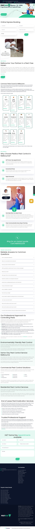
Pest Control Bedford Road (5, 494)
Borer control (20, 474)
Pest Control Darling (4, 500)
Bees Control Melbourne (22, 472)
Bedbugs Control (21, 471)
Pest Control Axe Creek (4, 492)
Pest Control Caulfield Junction (6, 498)
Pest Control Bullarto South (5, 497)
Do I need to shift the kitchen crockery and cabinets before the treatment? (14, 310)
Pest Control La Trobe (4, 491)
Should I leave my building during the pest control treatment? (11, 282)
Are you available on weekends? (7, 289)
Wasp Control (20, 482)
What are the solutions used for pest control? (9, 303)
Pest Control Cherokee (4, 499)
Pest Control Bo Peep (4, 493)
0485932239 (10, 2)
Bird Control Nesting (21, 473)
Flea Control (20, 477)
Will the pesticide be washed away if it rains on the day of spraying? (12, 268)
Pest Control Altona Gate (5, 495)
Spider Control (20, 481)
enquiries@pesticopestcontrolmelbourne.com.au (24, 2)
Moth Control (20, 478)
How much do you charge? (6, 292)
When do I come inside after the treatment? (9, 261)
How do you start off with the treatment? (8, 264)
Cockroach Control (21, 475)
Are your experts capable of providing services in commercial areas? (13, 296)
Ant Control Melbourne (22, 470)
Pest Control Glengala (4, 502)
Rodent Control (20, 479)
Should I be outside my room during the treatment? (10, 278)
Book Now (26, 34)
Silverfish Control (21, 480)
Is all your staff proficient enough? (7, 285)
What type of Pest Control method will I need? (9, 275)
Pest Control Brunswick (4, 490)
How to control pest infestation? (7, 257)
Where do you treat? (5, 271)
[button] (26, 443)
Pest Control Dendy (4, 501)
